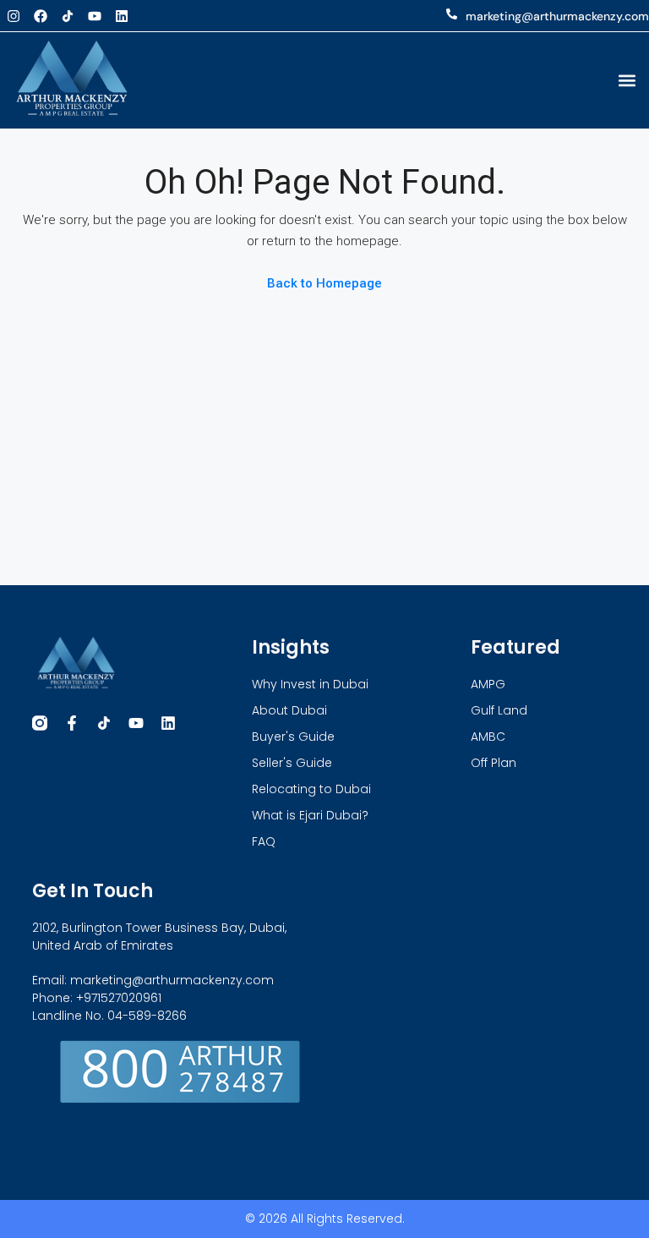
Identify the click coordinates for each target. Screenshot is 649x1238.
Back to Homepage (324, 283)
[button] (627, 80)
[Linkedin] (121, 16)
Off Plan (493, 762)
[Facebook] (40, 16)
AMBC (488, 736)
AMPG (488, 684)
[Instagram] (13, 16)
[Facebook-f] (71, 723)
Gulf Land (499, 710)
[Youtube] (94, 16)
